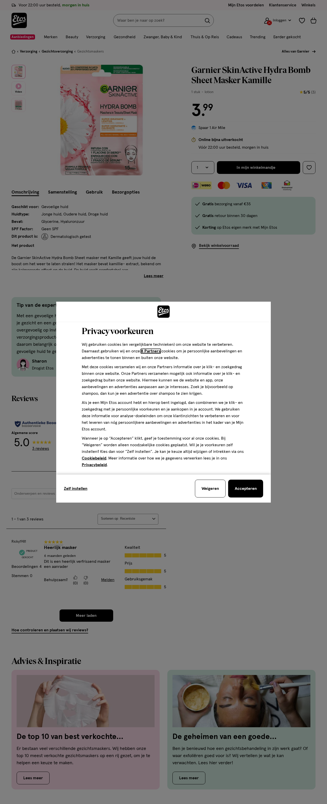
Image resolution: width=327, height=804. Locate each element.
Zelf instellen (75, 489)
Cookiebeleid (94, 458)
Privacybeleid (94, 465)
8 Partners (150, 351)
